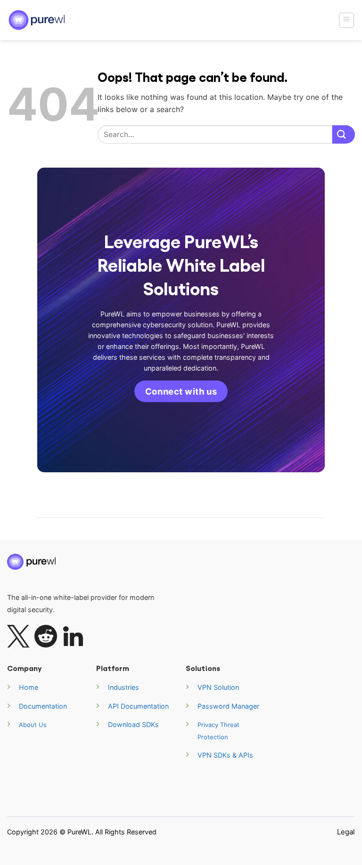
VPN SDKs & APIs (225, 755)
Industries (123, 687)
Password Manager (228, 706)
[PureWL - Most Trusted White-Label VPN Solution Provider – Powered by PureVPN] (37, 20)
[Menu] (346, 20)
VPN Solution (218, 687)
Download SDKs (133, 724)
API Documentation (138, 706)
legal (346, 831)
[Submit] (343, 134)
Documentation (43, 706)
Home (28, 687)
